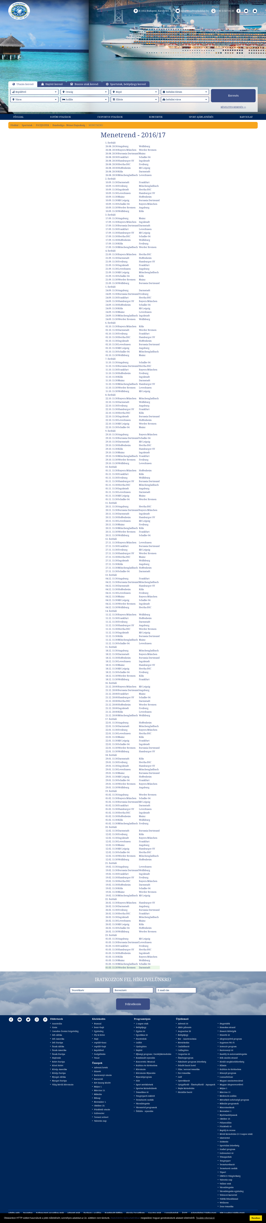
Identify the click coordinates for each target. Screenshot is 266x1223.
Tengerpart (225, 1160)
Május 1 (223, 1088)
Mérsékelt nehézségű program (234, 1099)
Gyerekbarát (184, 1080)
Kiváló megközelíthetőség (232, 1061)
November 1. (100, 1102)
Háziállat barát (185, 1092)
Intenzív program (228, 1046)
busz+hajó (99, 1027)
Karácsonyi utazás (103, 1075)
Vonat (96, 1057)
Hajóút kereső (54, 84)
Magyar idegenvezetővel (231, 1084)
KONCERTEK (156, 116)
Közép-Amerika (59, 1069)
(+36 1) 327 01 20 (225, 10)
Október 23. (99, 1105)
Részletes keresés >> (233, 107)
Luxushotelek (171, 1213)
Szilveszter (99, 1113)
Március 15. (99, 1090)
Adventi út (183, 1023)
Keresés (233, 95)
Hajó (96, 1038)
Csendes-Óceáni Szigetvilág (65, 1031)
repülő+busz (100, 1042)
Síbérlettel (225, 1138)
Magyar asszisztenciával (231, 1080)
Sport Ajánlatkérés (201, 116)
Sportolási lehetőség (229, 1145)
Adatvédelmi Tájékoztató (203, 1213)
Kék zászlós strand (229, 1057)
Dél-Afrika (57, 1035)
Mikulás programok (229, 1103)
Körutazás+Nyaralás (145, 1073)
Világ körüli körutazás (62, 1084)
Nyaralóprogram (144, 1077)
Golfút (139, 1042)
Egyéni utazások (60, 116)
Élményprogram (185, 1057)
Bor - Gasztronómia (187, 1038)
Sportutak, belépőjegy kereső (128, 84)
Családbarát (183, 1046)
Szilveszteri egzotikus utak (50, 1213)
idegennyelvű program (231, 1038)
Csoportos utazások (110, 116)
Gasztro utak (154, 1213)
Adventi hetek (101, 1067)
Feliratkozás (133, 1004)
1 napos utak (142, 1023)
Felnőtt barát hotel (187, 1065)
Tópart (223, 1172)
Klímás (223, 1065)
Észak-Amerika (59, 1050)
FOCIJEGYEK (42, 125)
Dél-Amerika (58, 1038)
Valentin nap (100, 1121)
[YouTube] (19, 1019)
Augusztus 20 (184, 1031)
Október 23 (225, 1118)
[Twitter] (28, 1019)
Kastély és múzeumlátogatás (233, 1054)
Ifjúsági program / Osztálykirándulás (153, 1054)
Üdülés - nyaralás (144, 1111)
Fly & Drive (99, 1035)
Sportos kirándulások (146, 1088)
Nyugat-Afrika (59, 1077)
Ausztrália (57, 1023)
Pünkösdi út (226, 1126)
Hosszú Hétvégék (228, 1031)
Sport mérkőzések (144, 1084)
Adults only (14, 1213)
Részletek (133, 57)
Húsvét (97, 1071)
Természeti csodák (145, 1099)
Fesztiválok (141, 1038)
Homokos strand (227, 1027)
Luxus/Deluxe (226, 1077)
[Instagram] (37, 1019)
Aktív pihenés (184, 1027)
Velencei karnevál (228, 1195)
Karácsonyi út (226, 1050)
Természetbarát (227, 1164)
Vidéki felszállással (229, 1199)
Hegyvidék (225, 1023)
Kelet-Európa (58, 1061)
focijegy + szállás (92, 1213)
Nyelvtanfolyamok (228, 1115)
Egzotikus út (142, 1035)
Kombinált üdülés (114, 1213)
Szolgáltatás (99, 1054)
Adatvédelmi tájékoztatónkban (125, 1218)
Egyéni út (140, 1031)
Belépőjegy (141, 1027)
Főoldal (18, 116)
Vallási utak (225, 1183)
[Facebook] (238, 11)
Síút (138, 1080)
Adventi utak (73, 1213)
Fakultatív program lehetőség (192, 1061)
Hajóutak (56, 1057)
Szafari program (227, 1149)
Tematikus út (142, 1092)
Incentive (28, 1213)
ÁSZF (184, 1213)
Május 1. (98, 1086)
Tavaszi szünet (101, 1117)
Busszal (97, 1023)
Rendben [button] (256, 1218)
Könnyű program (228, 1073)
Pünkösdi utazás (102, 1109)
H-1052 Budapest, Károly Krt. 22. (156, 10)
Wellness (224, 1202)
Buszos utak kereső (86, 84)
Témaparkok (226, 1157)
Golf (180, 1077)
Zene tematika (226, 1206)
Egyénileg (98, 1031)
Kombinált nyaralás (145, 1057)
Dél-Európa (57, 1042)
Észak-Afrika (58, 1046)
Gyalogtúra (141, 1046)
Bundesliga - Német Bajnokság (69, 125)
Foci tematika (184, 1073)
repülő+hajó (100, 1046)
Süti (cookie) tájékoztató (232, 1213)
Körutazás (141, 1069)
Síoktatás (224, 1141)
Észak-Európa (58, 1054)
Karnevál (98, 1079)
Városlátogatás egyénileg (232, 1191)
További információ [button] (205, 1218)
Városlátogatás (143, 1103)
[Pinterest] (45, 1019)
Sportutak (27, 125)
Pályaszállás (226, 1122)
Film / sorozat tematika (189, 1069)
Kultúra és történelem (146, 1065)
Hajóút (139, 1050)
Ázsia (54, 1027)
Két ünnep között (102, 1082)
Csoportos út (184, 1054)
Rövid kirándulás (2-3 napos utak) (236, 1134)
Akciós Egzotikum (135, 1213)
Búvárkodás (183, 1042)
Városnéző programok (146, 1107)
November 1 (225, 1111)
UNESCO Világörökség (230, 1176)
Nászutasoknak (227, 1107)
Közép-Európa (59, 1073)
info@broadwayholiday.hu (195, 10)
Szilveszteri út (226, 1153)
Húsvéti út (225, 1035)
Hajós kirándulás (186, 1088)
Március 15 (225, 1092)
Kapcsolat (246, 116)
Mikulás (98, 1094)
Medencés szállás (228, 1096)
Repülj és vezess (227, 1130)
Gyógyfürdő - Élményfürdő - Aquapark (196, 1084)
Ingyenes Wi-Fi (227, 1042)
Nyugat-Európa (59, 1080)
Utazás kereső (25, 84)
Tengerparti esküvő (145, 1096)
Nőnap (97, 1098)
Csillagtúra (183, 1050)
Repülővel (99, 1050)
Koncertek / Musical (145, 1061)
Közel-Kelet (57, 1065)
